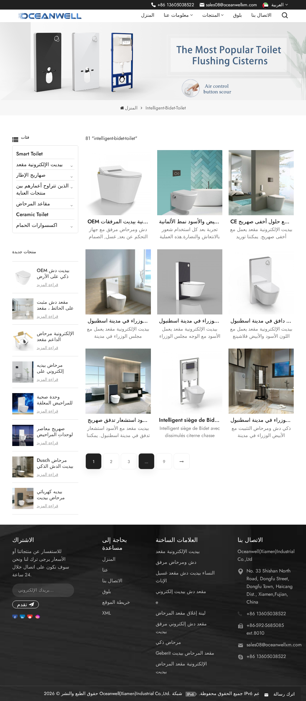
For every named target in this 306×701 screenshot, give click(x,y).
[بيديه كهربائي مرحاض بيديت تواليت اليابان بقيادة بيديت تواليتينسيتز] (22, 498)
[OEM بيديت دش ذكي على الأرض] (22, 277)
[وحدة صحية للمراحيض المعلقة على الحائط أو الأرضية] (22, 403)
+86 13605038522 (175, 4)
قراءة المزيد (47, 285)
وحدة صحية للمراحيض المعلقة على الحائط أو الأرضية (55, 400)
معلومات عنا (176, 15)
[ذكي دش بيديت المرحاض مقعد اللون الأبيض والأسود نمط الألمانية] (189, 182)
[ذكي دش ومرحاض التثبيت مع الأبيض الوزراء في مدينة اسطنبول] (261, 381)
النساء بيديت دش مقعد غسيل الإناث (185, 576)
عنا (105, 569)
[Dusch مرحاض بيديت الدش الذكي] (22, 467)
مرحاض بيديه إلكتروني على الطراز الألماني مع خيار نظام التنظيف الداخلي (55, 368)
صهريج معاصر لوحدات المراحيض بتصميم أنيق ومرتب (56, 432)
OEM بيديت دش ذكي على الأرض (53, 274)
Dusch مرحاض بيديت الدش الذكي (55, 463)
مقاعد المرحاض (33, 203)
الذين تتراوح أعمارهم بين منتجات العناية (42, 189)
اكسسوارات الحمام (36, 225)
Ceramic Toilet (32, 214)
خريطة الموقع (116, 602)
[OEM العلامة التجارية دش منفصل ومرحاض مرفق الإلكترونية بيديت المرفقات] (118, 182)
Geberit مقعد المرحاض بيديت (185, 653)
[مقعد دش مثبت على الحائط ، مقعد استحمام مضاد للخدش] (22, 309)
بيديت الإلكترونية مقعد (39, 164)
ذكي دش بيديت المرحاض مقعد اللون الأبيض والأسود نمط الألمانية (190, 221)
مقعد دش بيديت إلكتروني (181, 591)
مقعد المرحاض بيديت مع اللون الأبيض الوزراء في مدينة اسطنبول (119, 320)
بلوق (237, 15)
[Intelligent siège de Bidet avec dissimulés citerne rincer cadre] (189, 381)
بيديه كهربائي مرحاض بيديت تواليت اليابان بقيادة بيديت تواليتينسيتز (56, 495)
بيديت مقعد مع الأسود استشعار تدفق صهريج (119, 420)
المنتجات (211, 15)
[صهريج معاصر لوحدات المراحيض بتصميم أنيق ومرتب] (22, 435)
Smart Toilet (29, 153)
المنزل (147, 15)
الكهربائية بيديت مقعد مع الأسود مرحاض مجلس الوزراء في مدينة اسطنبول (190, 320)
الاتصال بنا (261, 15)
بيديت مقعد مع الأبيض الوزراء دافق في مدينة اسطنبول (262, 320)
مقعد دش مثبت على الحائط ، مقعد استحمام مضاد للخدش (55, 305)
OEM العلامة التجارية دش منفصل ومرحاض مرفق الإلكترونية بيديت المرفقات (119, 221)
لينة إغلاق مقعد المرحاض (181, 613)
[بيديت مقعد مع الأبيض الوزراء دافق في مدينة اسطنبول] (261, 281)
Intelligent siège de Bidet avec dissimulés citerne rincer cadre (190, 420)
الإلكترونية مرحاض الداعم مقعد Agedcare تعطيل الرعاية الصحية (55, 337)
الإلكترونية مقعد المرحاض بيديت (181, 667)
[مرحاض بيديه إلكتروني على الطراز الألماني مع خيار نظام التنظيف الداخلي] (22, 372)
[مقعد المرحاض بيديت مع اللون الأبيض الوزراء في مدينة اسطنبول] (118, 281)
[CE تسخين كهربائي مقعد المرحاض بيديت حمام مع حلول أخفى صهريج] (261, 182)
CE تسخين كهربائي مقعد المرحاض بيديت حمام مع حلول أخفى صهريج (262, 221)
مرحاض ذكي (168, 642)
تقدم (22, 604)
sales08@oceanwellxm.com (231, 4)
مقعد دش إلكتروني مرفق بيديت (181, 627)
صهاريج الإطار (30, 174)
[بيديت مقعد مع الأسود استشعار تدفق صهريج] (118, 381)
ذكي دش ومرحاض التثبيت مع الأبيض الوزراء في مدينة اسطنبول (262, 420)
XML (106, 613)
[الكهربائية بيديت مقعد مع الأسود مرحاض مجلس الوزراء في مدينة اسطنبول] (189, 281)
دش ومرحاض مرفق (176, 562)
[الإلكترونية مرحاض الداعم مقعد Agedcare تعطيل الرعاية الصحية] (22, 340)
